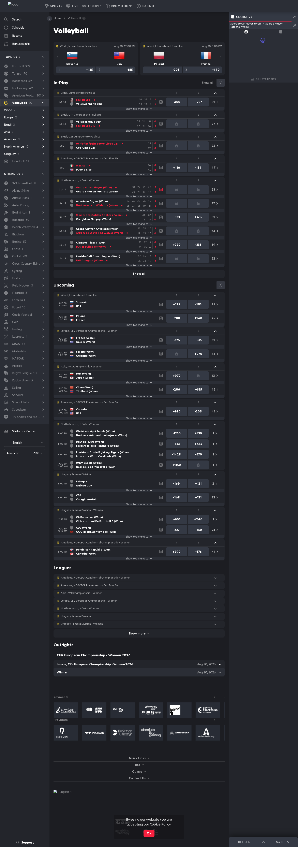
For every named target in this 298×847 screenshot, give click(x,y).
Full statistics (266, 79)
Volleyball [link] (74, 18)
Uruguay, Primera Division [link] (76, 474)
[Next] (221, 57)
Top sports (12, 57)
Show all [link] (207, 83)
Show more (137, 633)
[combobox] (24, 443)
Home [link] (57, 18)
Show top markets (137, 109)
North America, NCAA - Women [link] (80, 180)
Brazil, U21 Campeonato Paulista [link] (81, 136)
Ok (149, 833)
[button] (145, 6)
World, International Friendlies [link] (79, 295)
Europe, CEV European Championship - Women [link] (89, 331)
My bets (282, 842)
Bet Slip (244, 842)
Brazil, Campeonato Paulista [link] (78, 92)
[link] (22, 6)
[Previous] (57, 57)
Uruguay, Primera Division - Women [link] (82, 510)
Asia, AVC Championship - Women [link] (81, 366)
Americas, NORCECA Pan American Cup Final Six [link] (89, 158)
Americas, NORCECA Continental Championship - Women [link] (95, 542)
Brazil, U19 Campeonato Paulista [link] (81, 114)
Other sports (13, 174)
